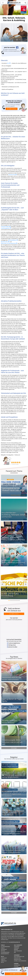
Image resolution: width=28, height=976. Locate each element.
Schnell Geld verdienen (20, 961)
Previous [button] (2, 584)
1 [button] (9, 600)
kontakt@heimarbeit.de (14, 942)
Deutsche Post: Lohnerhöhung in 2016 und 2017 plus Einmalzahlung (13, 593)
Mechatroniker (4, 241)
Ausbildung (14, 38)
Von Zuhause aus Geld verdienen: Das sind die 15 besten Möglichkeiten (12, 907)
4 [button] (15, 600)
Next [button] (26, 584)
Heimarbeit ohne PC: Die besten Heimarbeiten (11, 678)
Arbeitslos (4, 961)
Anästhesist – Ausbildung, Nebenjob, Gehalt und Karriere (13, 561)
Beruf (19, 37)
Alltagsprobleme (5, 946)
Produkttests (17, 959)
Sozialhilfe (4, 958)
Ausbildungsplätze (5, 228)
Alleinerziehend (5, 952)
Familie (3, 948)
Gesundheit (4, 949)
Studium (16, 966)
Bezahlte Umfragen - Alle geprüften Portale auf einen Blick (12, 888)
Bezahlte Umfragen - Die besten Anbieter (11, 721)
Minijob (16, 949)
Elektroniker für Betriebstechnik (8, 243)
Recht (2, 962)
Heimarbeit (17, 946)
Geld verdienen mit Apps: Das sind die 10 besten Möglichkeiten (13, 813)
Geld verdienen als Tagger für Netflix (13, 700)
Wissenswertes (5, 953)
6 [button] (19, 600)
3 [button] (13, 600)
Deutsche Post (11, 174)
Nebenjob (16, 948)
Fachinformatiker (5, 226)
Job (15, 952)
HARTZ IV (3, 959)
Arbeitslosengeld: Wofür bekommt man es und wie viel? (12, 742)
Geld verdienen (18, 951)
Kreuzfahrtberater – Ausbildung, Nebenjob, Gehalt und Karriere (13, 514)
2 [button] (11, 600)
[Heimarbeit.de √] (14, 3)
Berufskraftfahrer (12, 240)
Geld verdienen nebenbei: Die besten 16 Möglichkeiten (13, 851)
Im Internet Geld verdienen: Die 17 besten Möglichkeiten (14, 832)
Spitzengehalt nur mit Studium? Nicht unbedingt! (13, 489)
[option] (14, 584)
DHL (8, 63)
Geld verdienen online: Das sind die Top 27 (14, 870)
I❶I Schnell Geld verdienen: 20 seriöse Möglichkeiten (13, 776)
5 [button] (17, 600)
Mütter (3, 951)
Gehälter (24, 36)
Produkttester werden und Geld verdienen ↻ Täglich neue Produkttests (14, 794)
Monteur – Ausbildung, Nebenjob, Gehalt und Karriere (13, 538)
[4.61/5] (12, 462)
